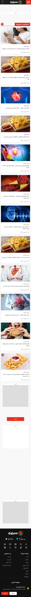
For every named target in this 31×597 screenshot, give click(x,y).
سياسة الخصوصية (7, 565)
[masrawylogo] (15, 533)
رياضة (27, 562)
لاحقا (13, 593)
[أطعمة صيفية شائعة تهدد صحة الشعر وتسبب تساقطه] (15, 36)
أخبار (27, 557)
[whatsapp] (5, 544)
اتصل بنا (9, 560)
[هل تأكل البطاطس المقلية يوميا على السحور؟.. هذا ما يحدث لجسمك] (15, 361)
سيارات (26, 574)
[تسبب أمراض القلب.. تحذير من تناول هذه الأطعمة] (15, 302)
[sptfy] (15, 547)
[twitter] (21, 544)
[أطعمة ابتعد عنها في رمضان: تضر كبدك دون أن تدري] (15, 273)
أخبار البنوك (25, 568)
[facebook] (26, 544)
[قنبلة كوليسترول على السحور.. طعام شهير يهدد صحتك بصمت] (15, 152)
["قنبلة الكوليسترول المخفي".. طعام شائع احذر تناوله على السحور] (15, 183)
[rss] (10, 547)
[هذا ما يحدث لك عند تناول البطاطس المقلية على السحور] (15, 244)
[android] (21, 538)
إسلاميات (26, 577)
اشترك (4, 593)
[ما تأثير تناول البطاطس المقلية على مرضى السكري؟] (15, 124)
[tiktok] (21, 547)
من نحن (9, 557)
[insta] (15, 544)
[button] (28, 2)
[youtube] (10, 544)
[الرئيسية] (16, 2)
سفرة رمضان (26, 163)
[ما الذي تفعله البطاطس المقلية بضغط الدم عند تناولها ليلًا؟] (15, 64)
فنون (27, 571)
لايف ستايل (25, 565)
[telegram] (26, 547)
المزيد (15, 419)
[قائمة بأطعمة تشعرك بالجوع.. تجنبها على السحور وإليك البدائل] (15, 331)
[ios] (9, 538)
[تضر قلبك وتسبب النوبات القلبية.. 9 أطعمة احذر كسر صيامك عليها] (15, 214)
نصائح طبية (26, 46)
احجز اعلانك (8, 562)
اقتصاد (26, 560)
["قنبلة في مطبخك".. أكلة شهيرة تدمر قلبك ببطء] (15, 95)
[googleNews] (5, 547)
